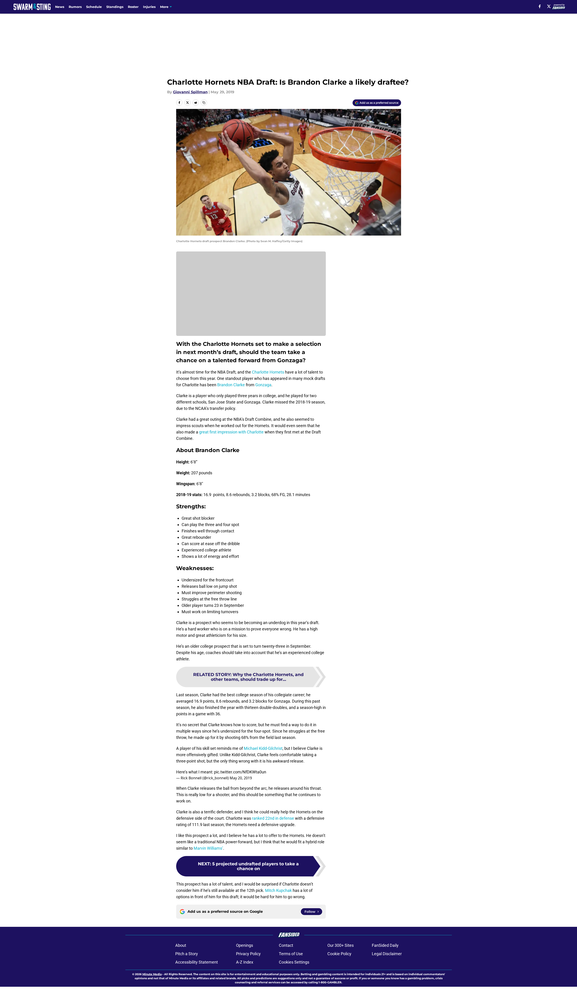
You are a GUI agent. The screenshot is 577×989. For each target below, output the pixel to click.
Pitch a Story (186, 953)
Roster (133, 7)
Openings (244, 945)
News (59, 7)
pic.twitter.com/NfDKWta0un (240, 772)
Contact (286, 945)
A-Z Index (244, 962)
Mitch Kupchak (278, 890)
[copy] (204, 102)
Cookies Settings (294, 962)
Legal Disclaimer (387, 953)
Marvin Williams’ (208, 848)
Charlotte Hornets (268, 372)
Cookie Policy (339, 953)
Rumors (75, 7)
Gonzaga (263, 384)
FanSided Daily (385, 945)
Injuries (149, 7)
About (180, 945)
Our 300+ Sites (340, 945)
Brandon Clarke (231, 384)
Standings (114, 7)
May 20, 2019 (241, 777)
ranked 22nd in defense (272, 818)
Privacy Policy (248, 953)
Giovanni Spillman (190, 92)
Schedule (94, 7)
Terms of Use (291, 953)
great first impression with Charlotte (231, 432)
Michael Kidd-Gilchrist (263, 748)
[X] (549, 6)
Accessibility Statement (196, 962)
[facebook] (540, 6)
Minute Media (152, 974)
